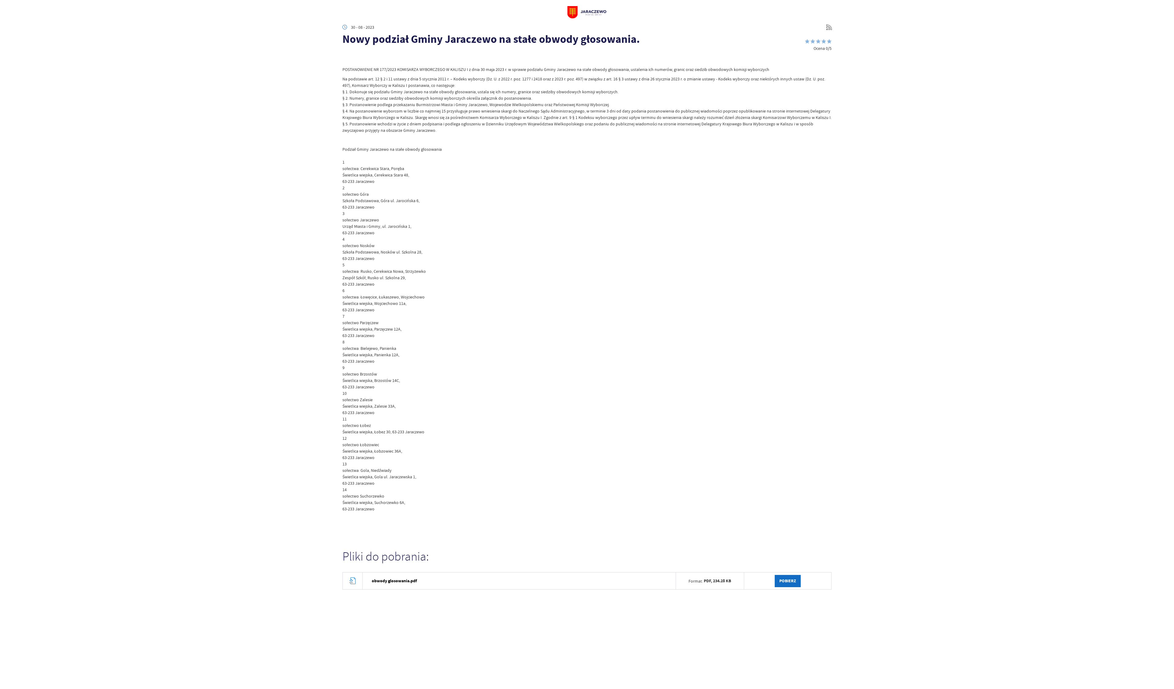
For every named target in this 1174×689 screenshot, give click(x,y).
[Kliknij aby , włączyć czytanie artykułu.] (347, 57)
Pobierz (787, 581)
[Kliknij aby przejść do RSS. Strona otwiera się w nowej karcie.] (829, 27)
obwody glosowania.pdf (394, 581)
